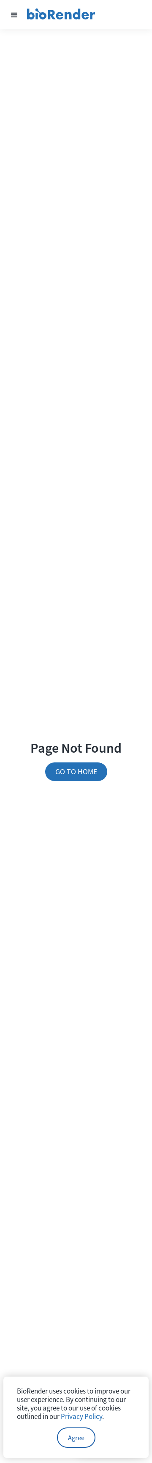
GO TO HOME (76, 771)
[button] (14, 14)
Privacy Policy (81, 1416)
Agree (76, 1437)
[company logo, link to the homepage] (61, 14)
